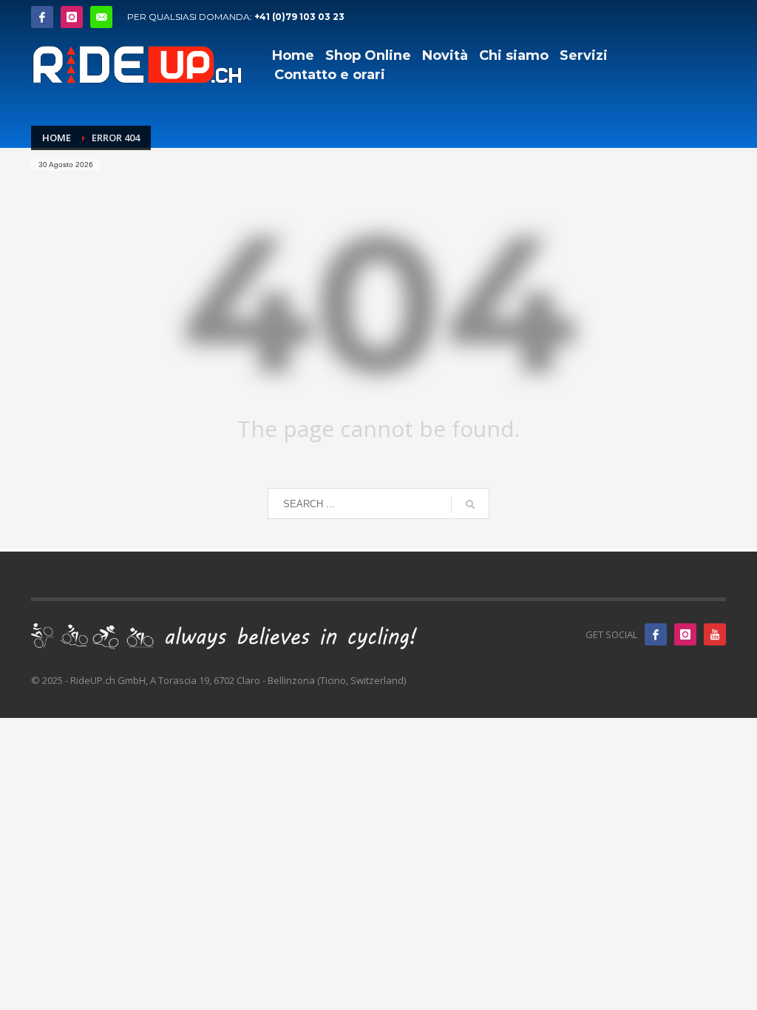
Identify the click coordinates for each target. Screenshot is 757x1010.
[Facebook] (42, 17)
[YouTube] (715, 634)
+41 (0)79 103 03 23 (299, 16)
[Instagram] (72, 17)
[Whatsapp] (101, 17)
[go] (470, 504)
